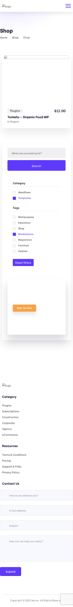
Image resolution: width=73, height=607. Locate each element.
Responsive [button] (25, 239)
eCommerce (10, 434)
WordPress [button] (24, 192)
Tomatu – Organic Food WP (28, 117)
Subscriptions (10, 411)
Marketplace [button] (25, 234)
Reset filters (23, 262)
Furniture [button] (23, 245)
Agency (7, 429)
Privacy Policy (11, 472)
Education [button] (24, 222)
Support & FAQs (11, 466)
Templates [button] (24, 198)
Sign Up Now (24, 308)
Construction (10, 417)
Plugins (15, 111)
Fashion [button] (23, 251)
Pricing (6, 460)
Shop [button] (21, 228)
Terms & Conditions (14, 454)
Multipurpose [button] (26, 217)
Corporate (8, 423)
